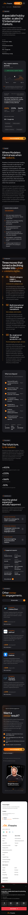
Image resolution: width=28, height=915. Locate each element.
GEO (3, 854)
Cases (3, 867)
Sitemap (16, 874)
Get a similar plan (7, 579)
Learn (15, 867)
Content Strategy (6, 859)
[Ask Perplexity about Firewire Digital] (9, 832)
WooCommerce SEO (7, 850)
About (3, 870)
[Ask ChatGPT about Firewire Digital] (3, 832)
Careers (4, 872)
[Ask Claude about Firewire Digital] (6, 832)
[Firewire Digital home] (7, 3)
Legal (16, 845)
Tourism (16, 843)
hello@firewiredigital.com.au (8, 813)
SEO (3, 840)
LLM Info (16, 872)
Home (3, 6)
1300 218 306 (5, 814)
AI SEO (4, 838)
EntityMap (4, 874)
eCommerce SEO (6, 845)
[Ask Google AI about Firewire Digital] (12, 832)
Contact (16, 870)
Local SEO (4, 843)
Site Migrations (5, 861)
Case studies (9, 6)
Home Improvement (19, 840)
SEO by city (5, 880)
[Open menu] (24, 3)
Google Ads (5, 852)
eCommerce (18, 838)
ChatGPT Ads (5, 857)
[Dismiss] (26, 886)
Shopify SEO (5, 847)
